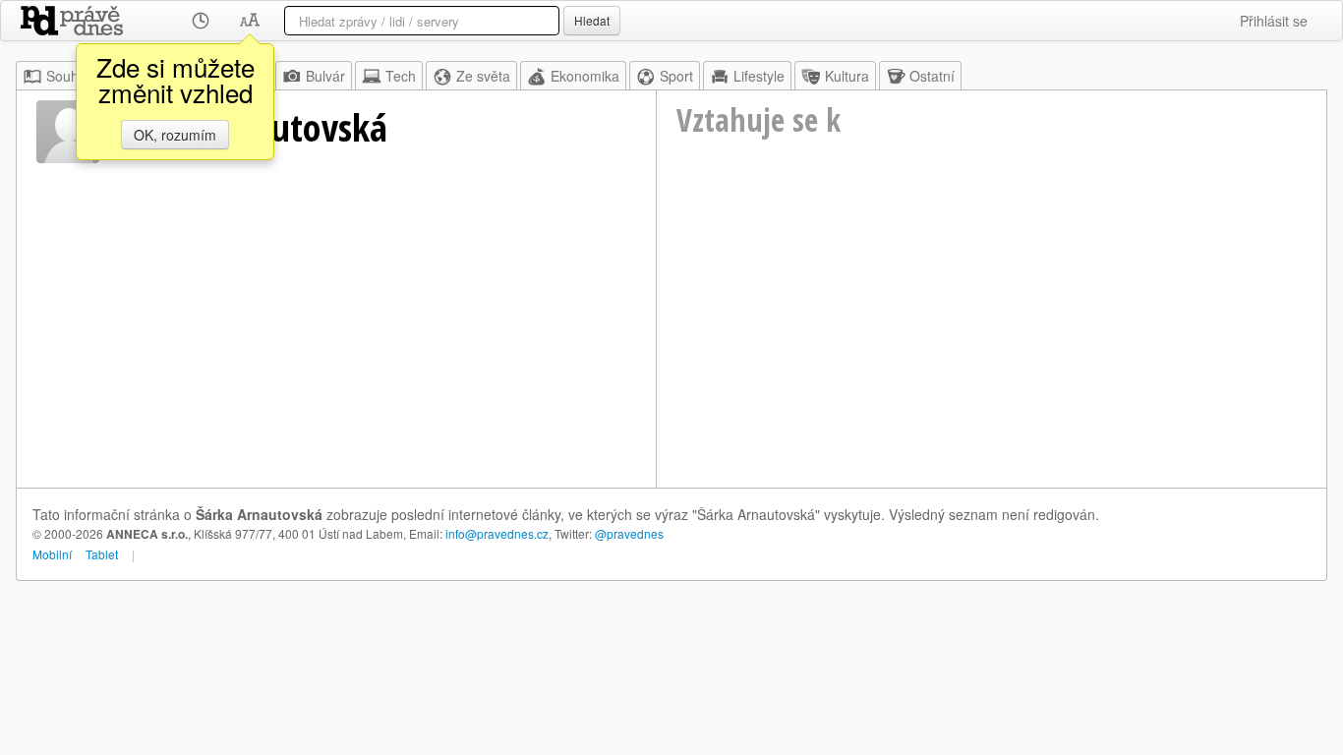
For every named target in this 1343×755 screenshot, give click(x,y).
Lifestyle (759, 76)
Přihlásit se (1274, 20)
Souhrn (68, 76)
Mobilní (52, 554)
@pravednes (629, 533)
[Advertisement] (991, 340)
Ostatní (932, 76)
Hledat (592, 20)
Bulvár (325, 76)
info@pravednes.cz (497, 533)
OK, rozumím (175, 135)
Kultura (847, 76)
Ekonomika (585, 76)
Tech (400, 76)
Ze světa (483, 76)
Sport (676, 76)
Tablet (102, 554)
